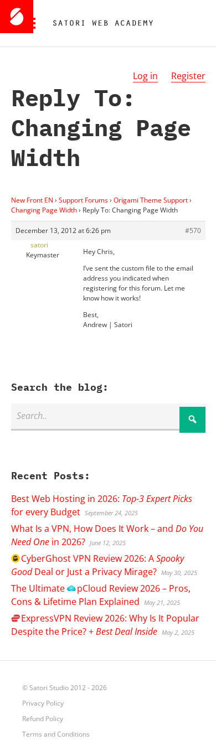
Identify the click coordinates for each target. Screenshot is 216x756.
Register (188, 76)
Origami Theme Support (151, 200)
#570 (193, 230)
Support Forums (83, 200)
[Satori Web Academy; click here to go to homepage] (98, 23)
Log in (145, 76)
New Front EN (32, 200)
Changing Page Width (44, 210)
